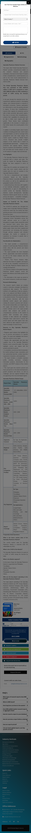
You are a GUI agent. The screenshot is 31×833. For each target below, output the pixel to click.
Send (16, 42)
